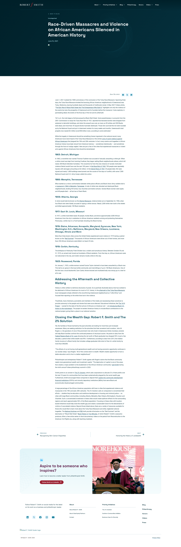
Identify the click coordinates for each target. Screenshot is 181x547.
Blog (121, 5)
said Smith (115, 365)
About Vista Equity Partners (77, 513)
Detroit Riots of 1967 (98, 169)
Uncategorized (52, 18)
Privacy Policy (156, 537)
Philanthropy (131, 5)
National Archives (71, 411)
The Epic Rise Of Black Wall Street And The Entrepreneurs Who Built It (79, 107)
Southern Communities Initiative (111, 513)
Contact (71, 517)
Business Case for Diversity (110, 517)
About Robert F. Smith (75, 509)
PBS (81, 411)
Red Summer (69, 238)
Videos (148, 5)
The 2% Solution (80, 373)
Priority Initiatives (109, 5)
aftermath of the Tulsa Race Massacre (112, 290)
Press (157, 5)
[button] (123, 94)
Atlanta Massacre (85, 201)
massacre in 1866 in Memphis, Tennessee (70, 186)
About (96, 5)
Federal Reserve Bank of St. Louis (66, 336)
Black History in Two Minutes (87, 414)
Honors (141, 5)
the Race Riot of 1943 (98, 166)
